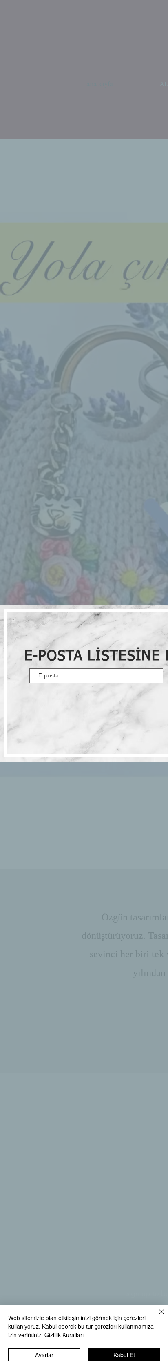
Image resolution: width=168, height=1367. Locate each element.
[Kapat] (156, 1317)
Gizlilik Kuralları (64, 1335)
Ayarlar (44, 1355)
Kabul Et (124, 1355)
